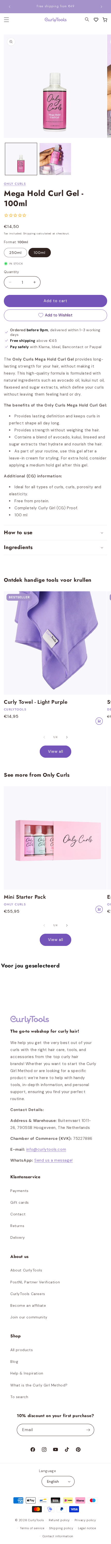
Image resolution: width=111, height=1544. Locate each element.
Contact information (58, 1536)
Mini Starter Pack (25, 897)
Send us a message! (53, 1160)
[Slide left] (44, 737)
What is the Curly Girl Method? (39, 1385)
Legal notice (87, 1528)
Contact (18, 1214)
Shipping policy (61, 1528)
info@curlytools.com (46, 1149)
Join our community (28, 1317)
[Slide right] (67, 737)
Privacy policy (85, 1520)
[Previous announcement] (9, 6)
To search (19, 1396)
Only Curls (15, 183)
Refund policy (59, 1520)
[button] (104, 19)
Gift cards (19, 1202)
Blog (14, 1361)
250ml (15, 252)
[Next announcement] (101, 6)
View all (55, 751)
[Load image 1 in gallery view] (21, 159)
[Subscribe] (88, 1430)
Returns (17, 1225)
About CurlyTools (26, 1270)
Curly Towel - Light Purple (36, 702)
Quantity (11, 272)
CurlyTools (36, 1520)
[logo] (52, 20)
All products (21, 1349)
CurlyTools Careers (27, 1293)
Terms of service (32, 1528)
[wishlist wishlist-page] (96, 19)
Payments (19, 1190)
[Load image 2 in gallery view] (55, 159)
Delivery (17, 1237)
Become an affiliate (28, 1305)
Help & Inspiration (26, 1373)
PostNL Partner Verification (35, 1282)
